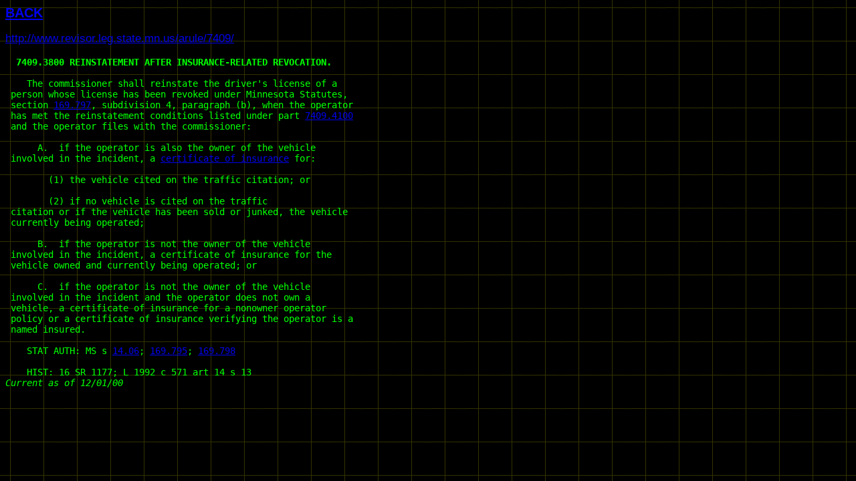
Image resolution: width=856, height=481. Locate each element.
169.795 (168, 350)
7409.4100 (329, 115)
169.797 (72, 105)
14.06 (125, 350)
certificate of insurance (224, 158)
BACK (24, 12)
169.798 (216, 350)
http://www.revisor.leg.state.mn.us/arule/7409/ (119, 38)
